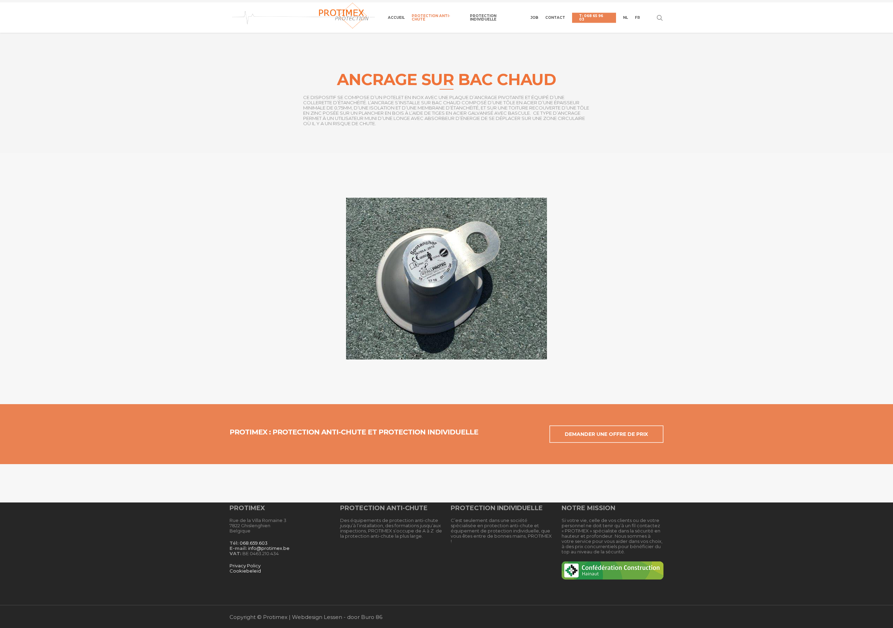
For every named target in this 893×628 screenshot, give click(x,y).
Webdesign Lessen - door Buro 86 (337, 617)
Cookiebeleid (245, 571)
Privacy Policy (245, 565)
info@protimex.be (269, 548)
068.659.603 (254, 543)
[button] (606, 434)
